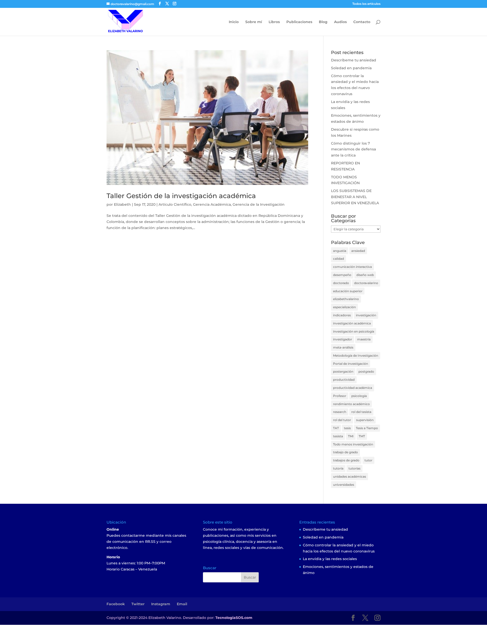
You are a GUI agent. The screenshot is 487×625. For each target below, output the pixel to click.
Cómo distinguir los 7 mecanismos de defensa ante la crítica (353, 149)
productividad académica (352, 388)
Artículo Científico (175, 204)
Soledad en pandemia (351, 68)
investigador (342, 339)
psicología (359, 396)
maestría (364, 339)
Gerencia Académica (212, 204)
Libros (274, 22)
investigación (366, 315)
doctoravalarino (366, 283)
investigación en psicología (353, 331)
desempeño (342, 275)
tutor (368, 460)
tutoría (338, 468)
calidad (338, 259)
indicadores (342, 315)
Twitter (138, 604)
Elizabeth (122, 204)
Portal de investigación (350, 364)
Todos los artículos (366, 4)
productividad (344, 379)
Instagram (160, 604)
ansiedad (358, 251)
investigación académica (352, 323)
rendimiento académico (351, 404)
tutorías (354, 468)
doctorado (341, 283)
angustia (339, 251)
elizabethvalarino (346, 299)
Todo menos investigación (353, 444)
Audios (340, 22)
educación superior (347, 291)
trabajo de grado (345, 452)
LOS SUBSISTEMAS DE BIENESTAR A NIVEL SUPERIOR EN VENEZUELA (355, 196)
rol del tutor (342, 420)
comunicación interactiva (352, 267)
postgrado (366, 371)
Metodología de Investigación (355, 355)
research (339, 412)
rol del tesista (361, 412)
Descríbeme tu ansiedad (353, 60)
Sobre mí (253, 22)
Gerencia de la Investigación (259, 204)
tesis (347, 428)
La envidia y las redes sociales (330, 559)
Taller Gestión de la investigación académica (181, 196)
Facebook (116, 604)
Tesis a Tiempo (367, 428)
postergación (343, 371)
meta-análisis (343, 347)
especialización (344, 307)
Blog (323, 22)
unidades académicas (349, 476)
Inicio (234, 22)
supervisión (365, 420)
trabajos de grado (346, 460)
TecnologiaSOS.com (233, 617)
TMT (362, 436)
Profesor (339, 396)
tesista (338, 436)
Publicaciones (299, 22)
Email (182, 604)
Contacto (361, 22)
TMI (351, 436)
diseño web (365, 275)
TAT (336, 428)
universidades (343, 485)
